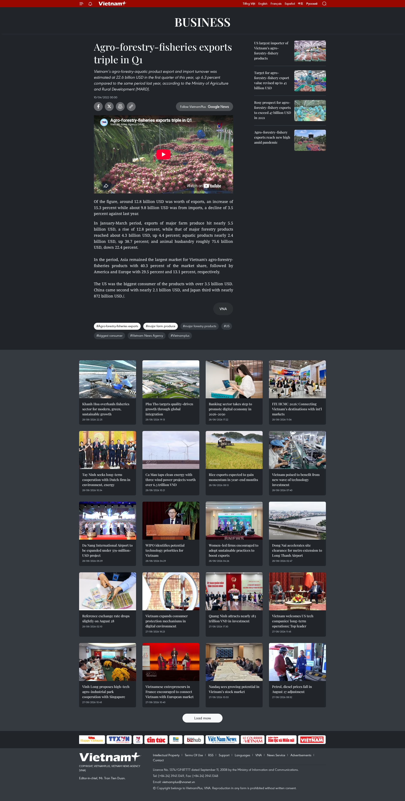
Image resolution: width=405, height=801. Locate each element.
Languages (242, 755)
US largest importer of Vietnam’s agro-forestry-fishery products (271, 50)
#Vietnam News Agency (146, 335)
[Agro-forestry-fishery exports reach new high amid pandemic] (310, 140)
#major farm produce (160, 326)
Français (276, 3)
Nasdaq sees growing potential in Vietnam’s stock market (234, 689)
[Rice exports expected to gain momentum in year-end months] (234, 450)
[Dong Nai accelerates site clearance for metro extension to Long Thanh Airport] (297, 521)
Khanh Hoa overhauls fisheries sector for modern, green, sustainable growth (105, 409)
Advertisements (300, 755)
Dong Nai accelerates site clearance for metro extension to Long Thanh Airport (297, 550)
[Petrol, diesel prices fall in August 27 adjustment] (297, 662)
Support (224, 755)
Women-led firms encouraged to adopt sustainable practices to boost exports (233, 550)
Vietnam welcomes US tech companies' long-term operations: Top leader (292, 621)
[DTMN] (281, 739)
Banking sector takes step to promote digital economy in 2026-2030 (230, 409)
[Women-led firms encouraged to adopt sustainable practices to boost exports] (234, 521)
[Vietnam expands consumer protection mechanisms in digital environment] (170, 591)
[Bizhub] (194, 739)
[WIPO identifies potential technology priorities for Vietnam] (170, 521)
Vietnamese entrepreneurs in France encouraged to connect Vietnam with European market (170, 691)
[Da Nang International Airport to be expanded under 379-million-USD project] (107, 521)
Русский (311, 3)
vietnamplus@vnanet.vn (178, 782)
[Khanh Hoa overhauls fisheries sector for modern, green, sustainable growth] (107, 379)
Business (202, 22)
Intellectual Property (166, 755)
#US (227, 326)
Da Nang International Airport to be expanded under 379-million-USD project (107, 550)
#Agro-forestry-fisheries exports (117, 326)
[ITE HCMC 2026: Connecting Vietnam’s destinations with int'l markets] (297, 379)
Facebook (98, 106)
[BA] (312, 739)
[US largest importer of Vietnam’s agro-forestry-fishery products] (310, 51)
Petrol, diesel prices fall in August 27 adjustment (292, 689)
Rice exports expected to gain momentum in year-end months (233, 477)
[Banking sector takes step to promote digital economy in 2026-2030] (234, 379)
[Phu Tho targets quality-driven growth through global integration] (170, 379)
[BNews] (176, 739)
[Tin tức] (156, 739)
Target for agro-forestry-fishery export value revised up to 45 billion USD (271, 80)
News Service (276, 755)
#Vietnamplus (180, 335)
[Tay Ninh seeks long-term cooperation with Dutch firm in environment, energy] (107, 450)
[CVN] (253, 739)
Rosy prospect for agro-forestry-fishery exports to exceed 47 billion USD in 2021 (272, 110)
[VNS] (222, 739)
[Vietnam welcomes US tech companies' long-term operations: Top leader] (297, 591)
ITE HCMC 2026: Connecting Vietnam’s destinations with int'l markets (297, 409)
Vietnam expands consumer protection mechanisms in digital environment (167, 621)
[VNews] (138, 739)
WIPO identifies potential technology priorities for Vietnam (165, 550)
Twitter (109, 106)
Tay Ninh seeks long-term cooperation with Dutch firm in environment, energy (106, 479)
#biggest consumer (109, 335)
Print (120, 106)
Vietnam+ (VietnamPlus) (112, 3)
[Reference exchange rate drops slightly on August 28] (107, 591)
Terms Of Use (194, 755)
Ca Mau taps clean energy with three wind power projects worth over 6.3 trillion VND (171, 479)
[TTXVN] (119, 739)
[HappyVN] (91, 739)
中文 (300, 3)
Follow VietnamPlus (193, 106)
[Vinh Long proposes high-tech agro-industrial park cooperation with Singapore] (107, 662)
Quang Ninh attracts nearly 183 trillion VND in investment (232, 618)
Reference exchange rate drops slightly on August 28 (106, 618)
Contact (158, 760)
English (262, 3)
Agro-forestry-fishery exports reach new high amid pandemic (272, 137)
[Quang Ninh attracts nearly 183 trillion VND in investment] (234, 591)
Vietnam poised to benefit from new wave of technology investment (296, 479)
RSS (210, 755)
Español (290, 3)
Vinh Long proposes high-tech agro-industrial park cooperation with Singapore (106, 691)
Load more (202, 718)
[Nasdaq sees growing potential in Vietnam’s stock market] (234, 662)
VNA (258, 755)
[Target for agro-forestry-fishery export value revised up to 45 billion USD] (310, 80)
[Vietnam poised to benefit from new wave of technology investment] (297, 450)
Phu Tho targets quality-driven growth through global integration (169, 409)
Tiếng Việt (249, 3)
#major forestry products (199, 326)
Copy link (131, 106)
